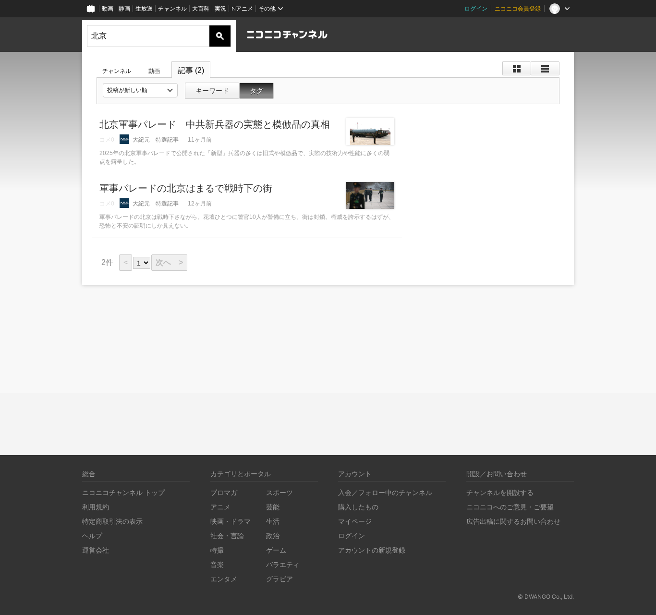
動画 (107, 8)
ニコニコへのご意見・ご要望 (510, 507)
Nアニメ (242, 8)
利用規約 (95, 507)
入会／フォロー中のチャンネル (385, 492)
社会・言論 (227, 535)
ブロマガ (223, 492)
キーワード (212, 91)
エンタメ (223, 579)
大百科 (200, 8)
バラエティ (283, 564)
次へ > (169, 262)
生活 (272, 521)
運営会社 (95, 550)
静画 (124, 8)
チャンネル (172, 8)
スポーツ (279, 492)
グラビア (279, 579)
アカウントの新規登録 (371, 550)
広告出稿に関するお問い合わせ (513, 521)
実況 (220, 8)
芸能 (272, 507)
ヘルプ (92, 535)
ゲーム (276, 550)
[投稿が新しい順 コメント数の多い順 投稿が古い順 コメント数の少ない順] (140, 90)
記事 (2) (191, 70)
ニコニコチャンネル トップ (123, 492)
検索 (220, 36)
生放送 (144, 8)
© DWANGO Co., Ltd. (546, 596)
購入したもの (358, 507)
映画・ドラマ (230, 521)
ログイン (475, 8)
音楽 (217, 564)
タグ (256, 91)
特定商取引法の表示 (112, 521)
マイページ (355, 521)
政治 (272, 535)
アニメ (220, 507)
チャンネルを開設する (500, 492)
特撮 (217, 550)
